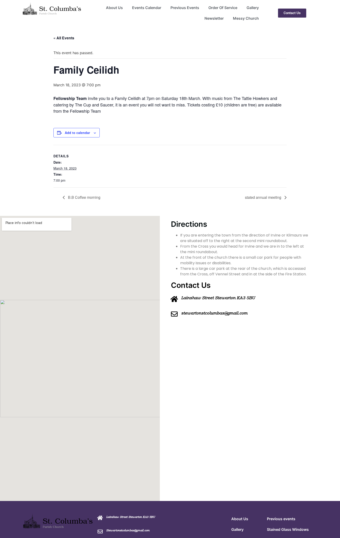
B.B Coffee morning (83, 197)
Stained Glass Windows (288, 529)
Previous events (281, 518)
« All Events (63, 37)
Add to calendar (77, 132)
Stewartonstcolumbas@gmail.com (128, 530)
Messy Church (246, 18)
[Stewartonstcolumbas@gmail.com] (100, 531)
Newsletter (214, 18)
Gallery (253, 7)
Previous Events (184, 7)
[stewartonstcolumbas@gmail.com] (174, 314)
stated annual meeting (263, 197)
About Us (114, 7)
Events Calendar (146, 7)
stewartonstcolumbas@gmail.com (214, 313)
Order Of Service (222, 7)
